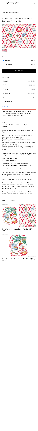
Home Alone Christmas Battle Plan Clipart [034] (18, 259)
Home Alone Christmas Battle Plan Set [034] (17, 229)
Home (3, 12)
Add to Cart (19, 70)
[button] (19, 45)
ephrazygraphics (13, 3)
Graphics (9, 12)
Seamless (16, 12)
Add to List (5, 106)
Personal (7, 60)
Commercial (8, 64)
